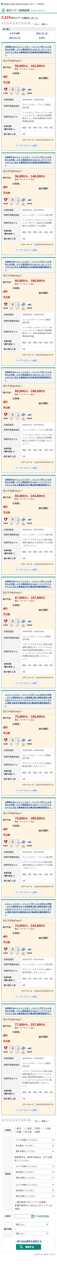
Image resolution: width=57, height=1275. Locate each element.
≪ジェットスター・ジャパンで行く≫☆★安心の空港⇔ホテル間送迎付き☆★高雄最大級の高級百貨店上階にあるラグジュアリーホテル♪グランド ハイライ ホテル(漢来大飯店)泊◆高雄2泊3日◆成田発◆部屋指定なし (28, 700)
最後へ (44, 24)
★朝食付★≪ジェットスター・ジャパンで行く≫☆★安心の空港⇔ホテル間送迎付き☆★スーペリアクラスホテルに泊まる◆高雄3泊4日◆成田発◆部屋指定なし (28, 805)
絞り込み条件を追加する (29, 1241)
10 (29, 23)
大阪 (48, 1128)
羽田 (37, 1128)
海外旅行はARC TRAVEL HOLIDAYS (16, 4)
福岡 (37, 1132)
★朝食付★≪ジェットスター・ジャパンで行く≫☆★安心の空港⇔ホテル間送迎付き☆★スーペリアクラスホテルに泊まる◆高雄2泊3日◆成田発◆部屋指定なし (28, 482)
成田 (29, 1128)
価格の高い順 (14, 38)
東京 (19, 1128)
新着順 (42, 38)
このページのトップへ (44, 1254)
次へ (36, 24)
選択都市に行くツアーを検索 (31, 1202)
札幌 (19, 1132)
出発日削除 (43, 1216)
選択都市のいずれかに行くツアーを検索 (33, 1207)
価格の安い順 (42, 33)
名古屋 (28, 1132)
